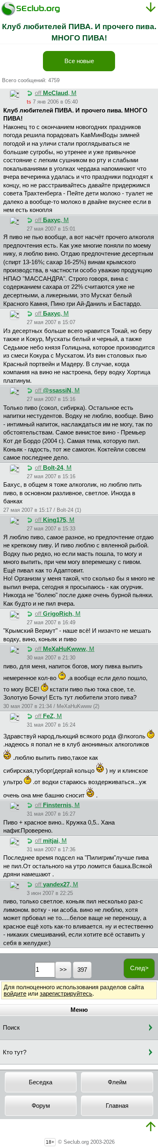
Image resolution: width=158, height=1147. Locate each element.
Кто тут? (14, 1052)
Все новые (79, 61)
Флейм (117, 1082)
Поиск (11, 1027)
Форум (41, 1105)
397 (82, 970)
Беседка (40, 1082)
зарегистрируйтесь (66, 993)
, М (56, 93)
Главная (117, 1105)
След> (139, 968)
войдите (15, 993)
